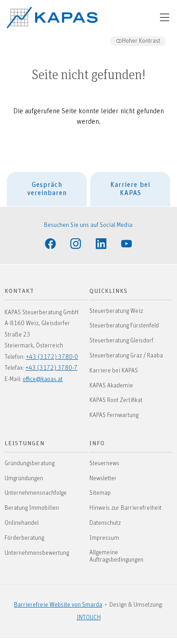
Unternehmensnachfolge (36, 493)
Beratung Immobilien (32, 508)
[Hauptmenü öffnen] (164, 17)
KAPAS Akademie (111, 385)
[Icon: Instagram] (75, 243)
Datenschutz (105, 523)
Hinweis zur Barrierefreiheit (125, 508)
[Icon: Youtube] (126, 243)
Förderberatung (24, 538)
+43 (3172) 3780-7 (51, 368)
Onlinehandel (22, 523)
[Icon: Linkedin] (101, 243)
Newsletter (103, 478)
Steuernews (104, 463)
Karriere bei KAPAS (130, 188)
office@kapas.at (43, 379)
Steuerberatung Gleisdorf (121, 340)
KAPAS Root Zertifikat (116, 400)
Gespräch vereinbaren (47, 188)
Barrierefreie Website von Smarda (58, 605)
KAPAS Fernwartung (113, 415)
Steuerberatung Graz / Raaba (126, 355)
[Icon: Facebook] (50, 243)
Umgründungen (24, 478)
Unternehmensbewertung (37, 553)
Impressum (104, 538)
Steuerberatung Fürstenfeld (124, 325)
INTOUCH (89, 617)
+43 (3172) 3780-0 (52, 357)
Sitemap (100, 493)
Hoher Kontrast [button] (141, 41)
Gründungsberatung (29, 463)
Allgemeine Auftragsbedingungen (116, 556)
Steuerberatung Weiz (116, 311)
